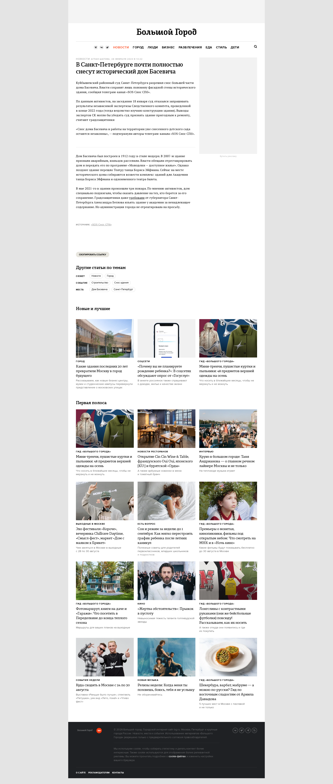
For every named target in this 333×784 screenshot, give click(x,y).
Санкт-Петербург (123, 289)
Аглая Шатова (100, 59)
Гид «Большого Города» (216, 361)
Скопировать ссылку (92, 254)
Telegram (250, 730)
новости (96, 275)
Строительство (100, 282)
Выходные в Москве (90, 524)
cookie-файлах (177, 756)
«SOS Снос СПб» (101, 224)
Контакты (118, 772)
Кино (141, 603)
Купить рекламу (228, 156)
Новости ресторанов (153, 451)
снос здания (121, 282)
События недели (88, 680)
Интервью (206, 451)
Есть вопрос (147, 524)
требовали (137, 198)
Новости (83, 59)
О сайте (81, 772)
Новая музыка (148, 680)
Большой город (85, 731)
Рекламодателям (99, 772)
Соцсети (144, 361)
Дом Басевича (100, 289)
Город (80, 361)
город (110, 275)
